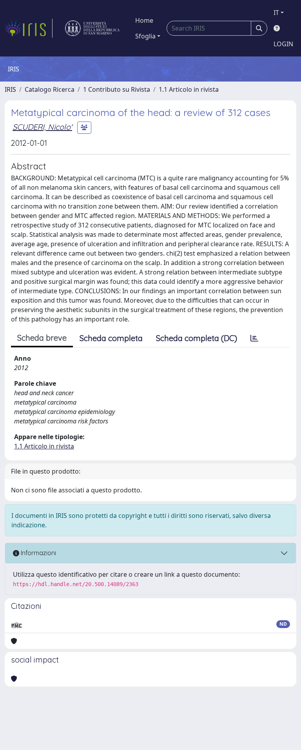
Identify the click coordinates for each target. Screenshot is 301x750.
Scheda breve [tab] (42, 338)
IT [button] (276, 12)
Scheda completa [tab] (111, 338)
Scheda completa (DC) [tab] (196, 338)
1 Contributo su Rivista (116, 89)
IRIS (10, 89)
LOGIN (283, 44)
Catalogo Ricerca (49, 89)
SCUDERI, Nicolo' (42, 127)
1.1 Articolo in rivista (189, 89)
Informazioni (37, 553)
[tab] (254, 338)
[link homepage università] (92, 28)
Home (144, 20)
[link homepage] (29, 28)
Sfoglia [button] (145, 36)
